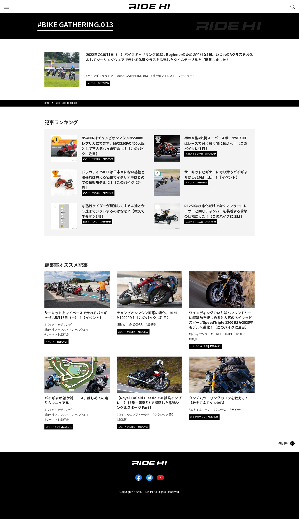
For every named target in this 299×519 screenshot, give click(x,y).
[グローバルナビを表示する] (6, 6)
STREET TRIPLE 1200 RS (229, 334)
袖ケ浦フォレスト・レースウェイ (174, 76)
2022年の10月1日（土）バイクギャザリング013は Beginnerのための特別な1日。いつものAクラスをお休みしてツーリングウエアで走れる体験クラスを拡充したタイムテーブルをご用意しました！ (169, 57)
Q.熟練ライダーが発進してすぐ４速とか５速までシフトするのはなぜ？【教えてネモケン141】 (113, 211)
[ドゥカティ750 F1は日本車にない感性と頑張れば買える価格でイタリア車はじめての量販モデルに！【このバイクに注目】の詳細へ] (64, 182)
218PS (151, 324)
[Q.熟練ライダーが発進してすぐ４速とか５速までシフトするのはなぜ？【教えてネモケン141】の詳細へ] (64, 216)
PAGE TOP (283, 443)
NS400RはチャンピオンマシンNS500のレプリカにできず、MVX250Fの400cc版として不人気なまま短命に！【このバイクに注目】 (113, 145)
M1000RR (136, 324)
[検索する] (292, 6)
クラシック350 (163, 414)
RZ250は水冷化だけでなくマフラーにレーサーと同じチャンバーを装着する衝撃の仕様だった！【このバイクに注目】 (215, 211)
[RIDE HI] (149, 6)
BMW (121, 324)
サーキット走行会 (57, 334)
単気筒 (122, 419)
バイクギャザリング (100, 76)
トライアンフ (199, 334)
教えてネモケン (200, 409)
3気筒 (194, 339)
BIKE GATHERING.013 (133, 76)
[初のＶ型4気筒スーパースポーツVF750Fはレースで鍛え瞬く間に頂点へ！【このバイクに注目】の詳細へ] (167, 148)
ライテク (237, 409)
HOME (47, 103)
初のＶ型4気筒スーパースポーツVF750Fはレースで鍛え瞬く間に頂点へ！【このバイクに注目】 (215, 143)
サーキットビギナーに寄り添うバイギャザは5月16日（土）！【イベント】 (215, 174)
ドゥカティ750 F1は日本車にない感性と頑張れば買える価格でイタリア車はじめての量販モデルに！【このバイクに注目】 (113, 179)
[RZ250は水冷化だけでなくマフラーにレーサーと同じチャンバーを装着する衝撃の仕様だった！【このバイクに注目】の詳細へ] (167, 216)
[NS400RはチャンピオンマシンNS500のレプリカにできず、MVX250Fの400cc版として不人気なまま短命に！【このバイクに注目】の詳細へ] (64, 148)
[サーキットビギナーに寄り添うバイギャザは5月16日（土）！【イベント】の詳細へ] (167, 182)
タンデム (221, 409)
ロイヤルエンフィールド (134, 414)
